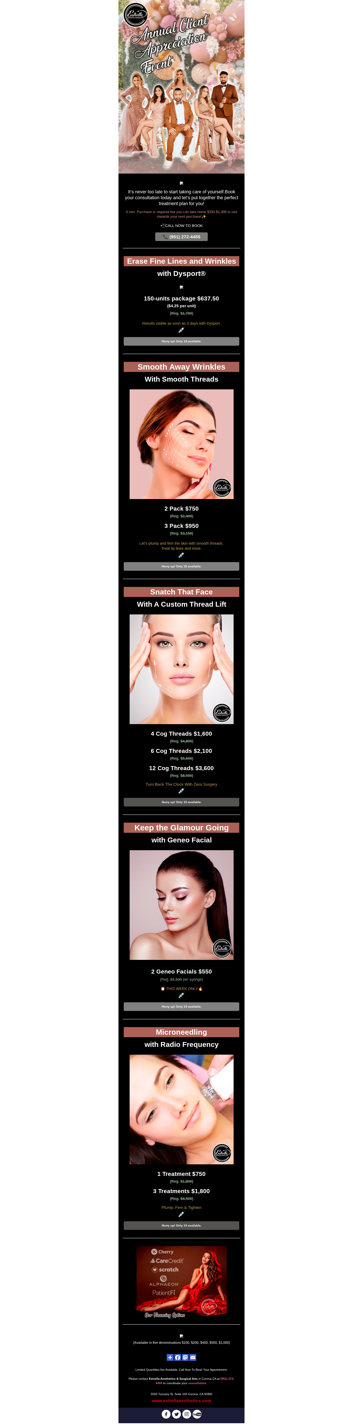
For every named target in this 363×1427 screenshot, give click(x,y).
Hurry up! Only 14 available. (181, 341)
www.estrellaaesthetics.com (181, 1400)
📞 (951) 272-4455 (181, 236)
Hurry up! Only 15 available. (181, 566)
